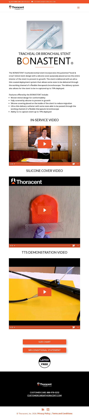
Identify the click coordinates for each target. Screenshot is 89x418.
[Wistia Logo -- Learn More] (73, 164)
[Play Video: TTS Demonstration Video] (44, 292)
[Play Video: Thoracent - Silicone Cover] (44, 210)
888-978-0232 (25, 2)
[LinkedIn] (42, 409)
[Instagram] (48, 409)
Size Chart (45, 341)
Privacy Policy (43, 413)
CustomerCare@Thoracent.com (44, 395)
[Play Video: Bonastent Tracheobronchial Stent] (44, 144)
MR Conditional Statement (44, 350)
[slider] (42, 164)
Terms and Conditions (62, 413)
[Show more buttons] (78, 164)
